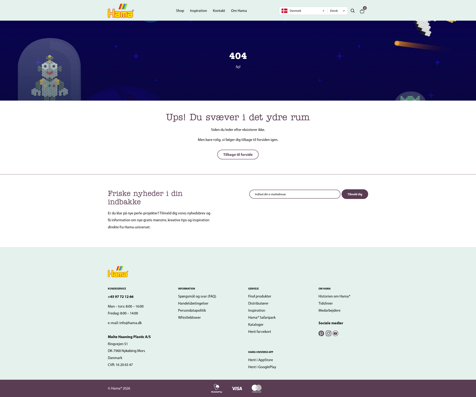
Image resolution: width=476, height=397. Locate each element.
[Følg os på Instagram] (328, 333)
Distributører (258, 303)
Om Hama (239, 10)
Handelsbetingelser (193, 303)
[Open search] (353, 11)
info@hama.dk (130, 323)
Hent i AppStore (260, 360)
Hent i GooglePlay (262, 367)
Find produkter (259, 296)
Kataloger (255, 324)
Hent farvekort (259, 331)
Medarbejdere (329, 310)
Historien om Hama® (334, 296)
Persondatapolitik (192, 310)
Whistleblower (189, 317)
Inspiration (198, 10)
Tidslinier (326, 303)
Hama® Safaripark (262, 317)
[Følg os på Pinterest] (321, 333)
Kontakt (219, 10)
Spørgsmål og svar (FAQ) (197, 296)
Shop (180, 10)
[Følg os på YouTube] (335, 333)
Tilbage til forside (238, 154)
